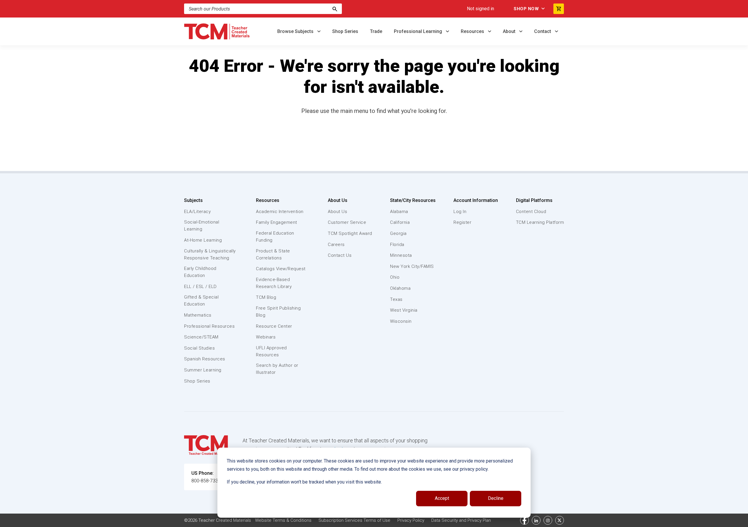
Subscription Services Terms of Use (354, 520)
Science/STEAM (201, 337)
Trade (376, 31)
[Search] (335, 9)
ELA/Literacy (197, 211)
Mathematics (198, 315)
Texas (396, 299)
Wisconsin (401, 321)
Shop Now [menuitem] (526, 8)
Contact (543, 31)
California (400, 222)
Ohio (394, 277)
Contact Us (340, 255)
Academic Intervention (280, 211)
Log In (459, 211)
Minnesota (401, 255)
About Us (337, 200)
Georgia (398, 233)
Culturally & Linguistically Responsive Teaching (210, 254)
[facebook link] (524, 520)
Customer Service (347, 222)
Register (462, 222)
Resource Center (274, 326)
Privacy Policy (410, 520)
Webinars (266, 337)
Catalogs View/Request (281, 268)
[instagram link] (547, 520)
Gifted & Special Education (201, 300)
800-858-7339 (206, 481)
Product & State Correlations (273, 254)
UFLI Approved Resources (271, 351)
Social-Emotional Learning (201, 225)
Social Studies (199, 348)
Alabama (399, 211)
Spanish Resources (204, 359)
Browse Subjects (296, 31)
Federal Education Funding (275, 237)
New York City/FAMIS (412, 266)
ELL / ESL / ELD (200, 286)
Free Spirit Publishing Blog (278, 312)
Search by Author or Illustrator (277, 369)
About (510, 31)
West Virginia (404, 310)
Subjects (193, 200)
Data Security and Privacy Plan (461, 520)
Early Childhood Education (200, 272)
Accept (442, 498)
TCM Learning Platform (540, 222)
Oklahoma (400, 288)
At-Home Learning (203, 240)
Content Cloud (531, 211)
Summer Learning (202, 370)
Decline (495, 498)
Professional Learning (418, 31)
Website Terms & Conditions (283, 520)
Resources (473, 31)
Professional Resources (209, 326)
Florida (397, 244)
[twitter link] (559, 520)
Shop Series (345, 31)
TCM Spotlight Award (350, 233)
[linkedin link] (536, 520)
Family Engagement (276, 222)
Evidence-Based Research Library (274, 283)
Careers (336, 244)
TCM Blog (266, 297)
